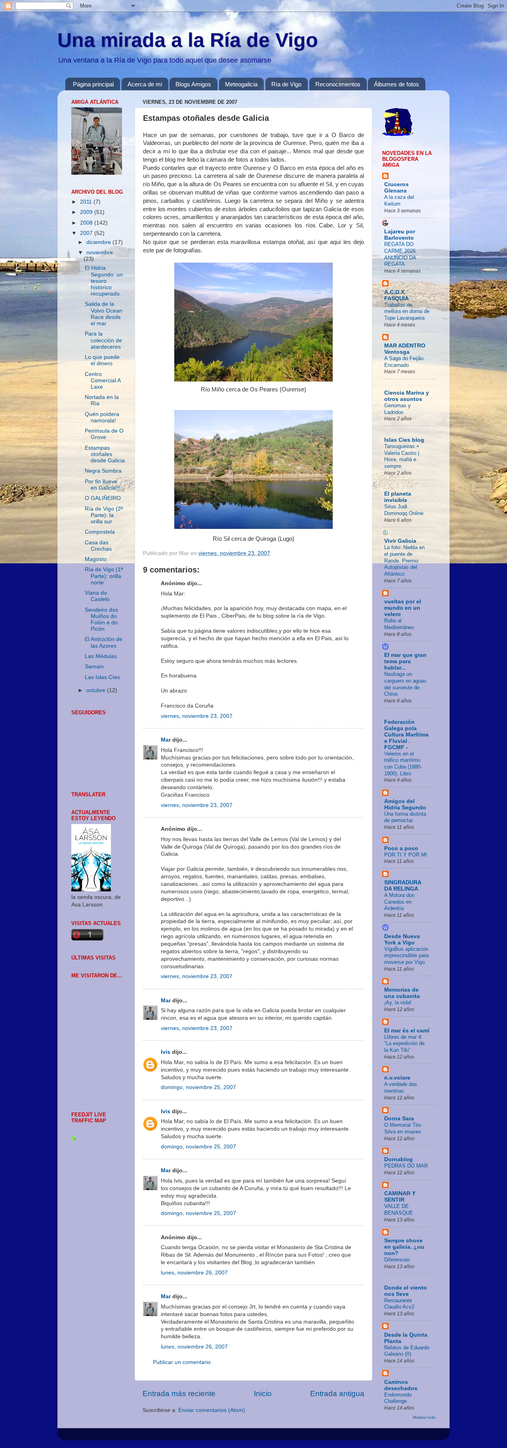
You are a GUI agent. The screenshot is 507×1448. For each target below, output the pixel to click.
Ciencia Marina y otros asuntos (406, 396)
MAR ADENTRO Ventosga (404, 349)
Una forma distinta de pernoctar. (405, 817)
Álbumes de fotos (396, 84)
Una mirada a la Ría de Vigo (187, 40)
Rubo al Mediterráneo (399, 624)
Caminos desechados (400, 1385)
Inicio (263, 1393)
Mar (166, 740)
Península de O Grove (104, 434)
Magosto (96, 559)
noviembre (99, 253)
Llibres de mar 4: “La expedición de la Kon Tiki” (404, 1043)
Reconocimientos (337, 84)
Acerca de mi (145, 84)
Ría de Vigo (286, 84)
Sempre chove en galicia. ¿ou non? (404, 1247)
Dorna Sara (399, 1119)
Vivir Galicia (400, 541)
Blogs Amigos (193, 84)
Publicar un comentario (182, 1362)
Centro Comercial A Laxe (102, 380)
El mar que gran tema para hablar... (405, 661)
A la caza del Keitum (399, 200)
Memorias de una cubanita (402, 993)
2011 (86, 202)
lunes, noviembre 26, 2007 (194, 1273)
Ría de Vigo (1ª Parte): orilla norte (104, 576)
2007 (87, 233)
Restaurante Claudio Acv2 (399, 1303)
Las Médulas (101, 656)
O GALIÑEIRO (103, 498)
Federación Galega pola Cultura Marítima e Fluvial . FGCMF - (406, 734)
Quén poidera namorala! (102, 417)
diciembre (99, 242)
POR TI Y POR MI (405, 855)
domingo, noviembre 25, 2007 (198, 1087)
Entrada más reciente (179, 1393)
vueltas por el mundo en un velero (402, 608)
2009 (87, 212)
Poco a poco (401, 848)
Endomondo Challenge (398, 1398)
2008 (87, 223)
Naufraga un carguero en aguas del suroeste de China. (405, 684)
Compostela (100, 532)
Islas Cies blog (404, 440)
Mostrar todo (424, 1417)
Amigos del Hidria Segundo (405, 804)
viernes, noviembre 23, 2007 (197, 716)
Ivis (165, 1052)
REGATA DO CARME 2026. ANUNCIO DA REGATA (400, 254)
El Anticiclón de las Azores (103, 642)
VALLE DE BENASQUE (398, 1209)
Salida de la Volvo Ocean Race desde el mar (103, 313)
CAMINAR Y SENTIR (400, 1196)
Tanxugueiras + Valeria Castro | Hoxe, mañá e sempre (401, 456)
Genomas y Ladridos (397, 409)
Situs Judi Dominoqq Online (403, 510)
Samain (94, 667)
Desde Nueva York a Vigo (402, 939)
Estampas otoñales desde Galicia (105, 454)
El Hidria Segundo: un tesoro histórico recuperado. (104, 281)
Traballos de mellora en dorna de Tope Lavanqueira (406, 311)
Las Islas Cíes (102, 677)
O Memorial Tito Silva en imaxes (402, 1128)
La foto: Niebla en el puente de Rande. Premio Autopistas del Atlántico (404, 560)
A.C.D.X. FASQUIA (396, 295)
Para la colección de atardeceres (103, 340)
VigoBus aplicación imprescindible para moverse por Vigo (406, 955)
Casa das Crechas (98, 546)
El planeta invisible (397, 497)
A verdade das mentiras (400, 1087)
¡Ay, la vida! (398, 1002)
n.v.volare (397, 1078)
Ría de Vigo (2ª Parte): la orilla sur (104, 515)
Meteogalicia (241, 84)
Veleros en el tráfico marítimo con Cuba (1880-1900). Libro (403, 763)
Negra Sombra (103, 471)
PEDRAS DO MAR (406, 1166)
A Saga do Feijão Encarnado (403, 361)
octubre (96, 690)
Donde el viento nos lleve (405, 1291)
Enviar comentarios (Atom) (211, 1410)
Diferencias (397, 1260)
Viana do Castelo (97, 596)
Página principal (93, 84)
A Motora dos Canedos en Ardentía (399, 901)
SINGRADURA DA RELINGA (402, 885)
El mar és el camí (406, 1031)
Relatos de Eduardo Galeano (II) (406, 1351)
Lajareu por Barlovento (399, 235)
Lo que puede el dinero (102, 360)
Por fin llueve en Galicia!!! (102, 485)
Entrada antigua (337, 1393)
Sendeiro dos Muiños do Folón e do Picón (101, 619)
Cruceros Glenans (396, 187)
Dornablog (398, 1159)
